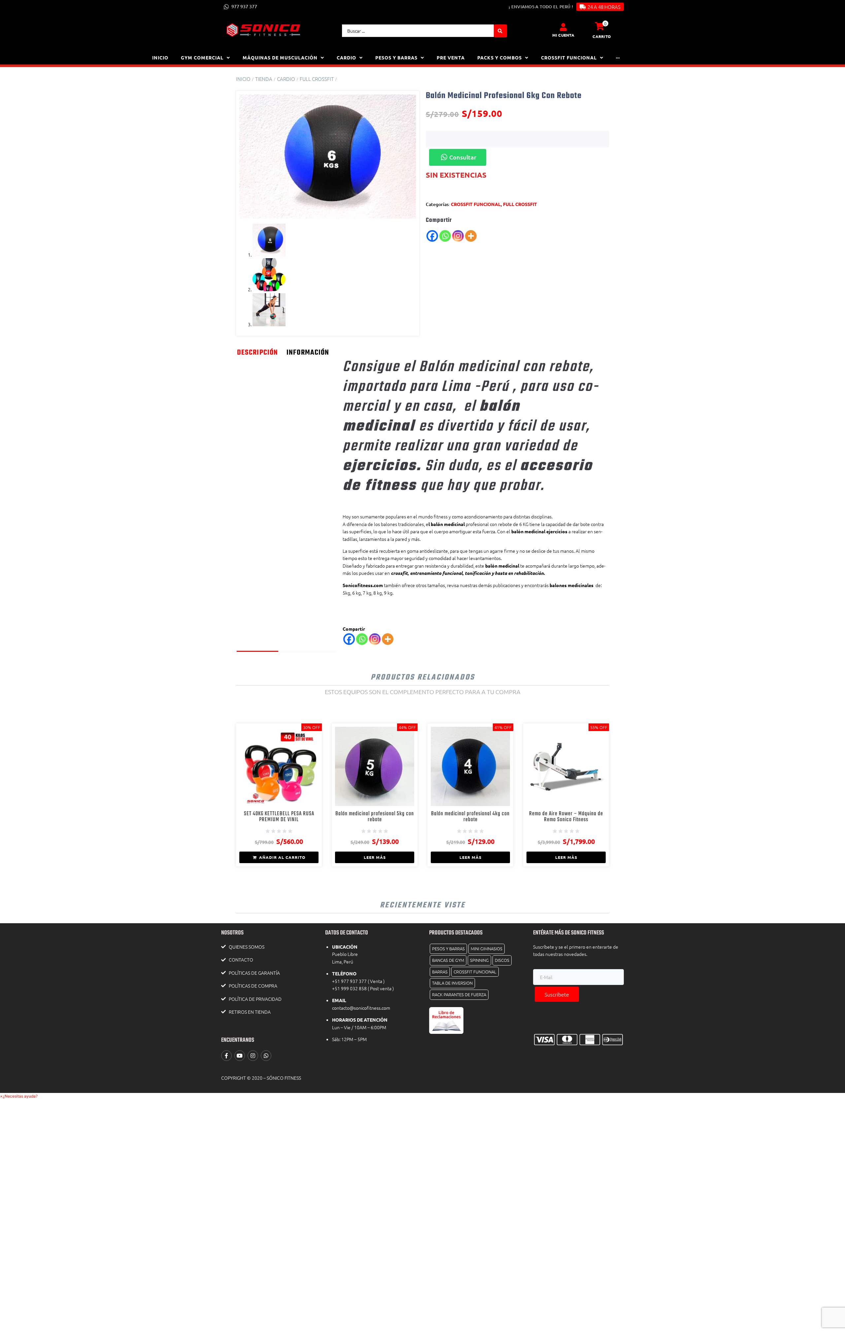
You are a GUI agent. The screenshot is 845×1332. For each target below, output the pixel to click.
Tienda (263, 78)
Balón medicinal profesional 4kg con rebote (470, 816)
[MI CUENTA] (563, 27)
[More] (471, 236)
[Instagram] (458, 236)
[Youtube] (239, 1055)
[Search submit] (500, 30)
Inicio (243, 78)
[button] (19, 1096)
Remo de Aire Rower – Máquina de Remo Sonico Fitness (566, 816)
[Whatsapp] (445, 236)
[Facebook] (432, 236)
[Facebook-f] (226, 1055)
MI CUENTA (563, 35)
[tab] (257, 499)
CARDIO (286, 78)
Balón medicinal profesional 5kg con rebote (374, 816)
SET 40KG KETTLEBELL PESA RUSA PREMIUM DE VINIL (279, 816)
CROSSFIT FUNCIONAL (476, 204)
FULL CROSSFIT (317, 78)
